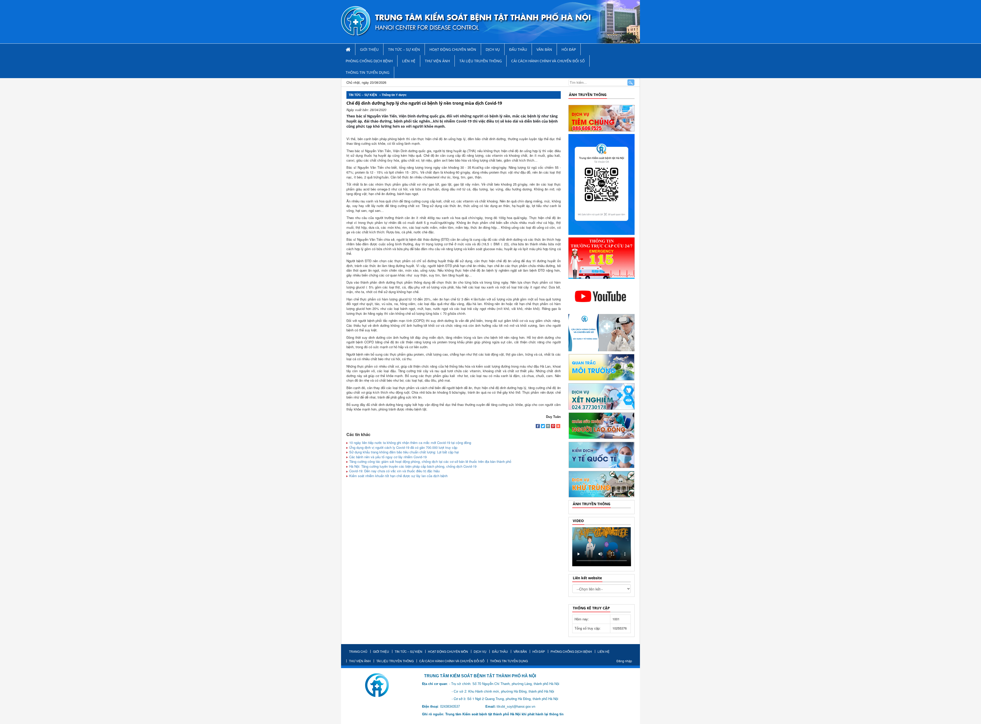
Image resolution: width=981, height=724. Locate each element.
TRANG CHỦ (358, 651)
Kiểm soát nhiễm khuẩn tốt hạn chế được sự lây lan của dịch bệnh (398, 475)
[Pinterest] (553, 426)
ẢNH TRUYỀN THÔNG (587, 94)
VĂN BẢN (544, 49)
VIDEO (578, 520)
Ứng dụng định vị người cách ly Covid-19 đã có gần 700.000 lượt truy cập (402, 447)
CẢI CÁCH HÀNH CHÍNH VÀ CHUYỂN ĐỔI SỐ (548, 60)
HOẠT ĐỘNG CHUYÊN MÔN (452, 49)
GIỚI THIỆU (369, 49)
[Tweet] (542, 426)
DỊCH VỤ (493, 49)
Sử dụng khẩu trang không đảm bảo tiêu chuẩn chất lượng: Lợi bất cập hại (403, 452)
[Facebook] (537, 426)
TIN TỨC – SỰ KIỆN (404, 49)
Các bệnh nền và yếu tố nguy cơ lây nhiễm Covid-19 (387, 456)
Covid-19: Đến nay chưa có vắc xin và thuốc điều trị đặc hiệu (394, 470)
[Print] (548, 426)
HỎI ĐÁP (569, 49)
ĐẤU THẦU (518, 49)
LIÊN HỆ (408, 60)
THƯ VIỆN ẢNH (437, 60)
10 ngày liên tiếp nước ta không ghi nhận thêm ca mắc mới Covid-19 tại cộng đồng (409, 442)
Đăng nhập (624, 661)
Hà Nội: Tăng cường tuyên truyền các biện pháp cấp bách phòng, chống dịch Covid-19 (412, 466)
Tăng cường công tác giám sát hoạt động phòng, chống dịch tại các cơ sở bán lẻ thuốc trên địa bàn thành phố (429, 461)
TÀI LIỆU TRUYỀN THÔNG (480, 60)
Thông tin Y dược (394, 95)
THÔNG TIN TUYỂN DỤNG (367, 72)
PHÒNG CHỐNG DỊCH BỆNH (369, 60)
